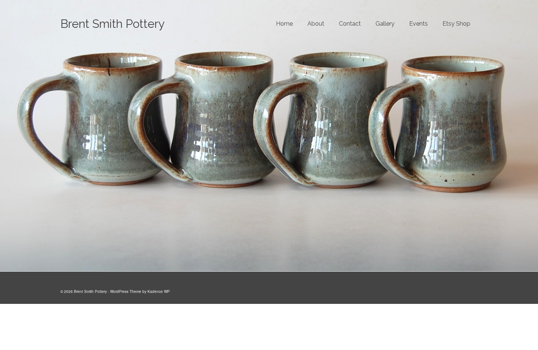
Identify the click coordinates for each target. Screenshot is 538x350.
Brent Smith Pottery (112, 23)
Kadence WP (158, 291)
